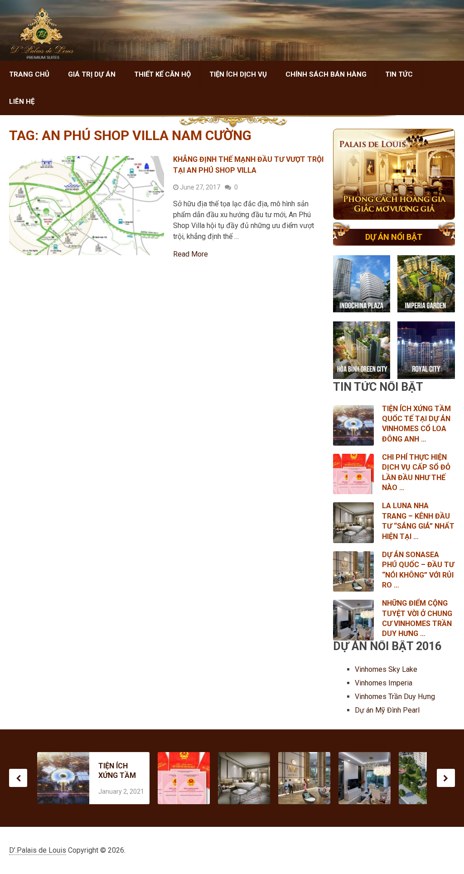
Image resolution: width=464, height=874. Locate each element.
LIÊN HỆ (21, 101)
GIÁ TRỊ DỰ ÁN (92, 74)
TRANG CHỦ (29, 74)
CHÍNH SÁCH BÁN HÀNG (326, 74)
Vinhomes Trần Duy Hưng (396, 696)
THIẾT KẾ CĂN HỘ (162, 74)
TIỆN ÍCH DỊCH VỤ (238, 74)
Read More (190, 254)
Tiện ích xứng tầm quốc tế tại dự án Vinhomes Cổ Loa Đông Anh (117, 771)
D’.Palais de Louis (37, 850)
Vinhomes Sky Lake (387, 669)
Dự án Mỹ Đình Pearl (387, 710)
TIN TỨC (399, 74)
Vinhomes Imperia (384, 683)
